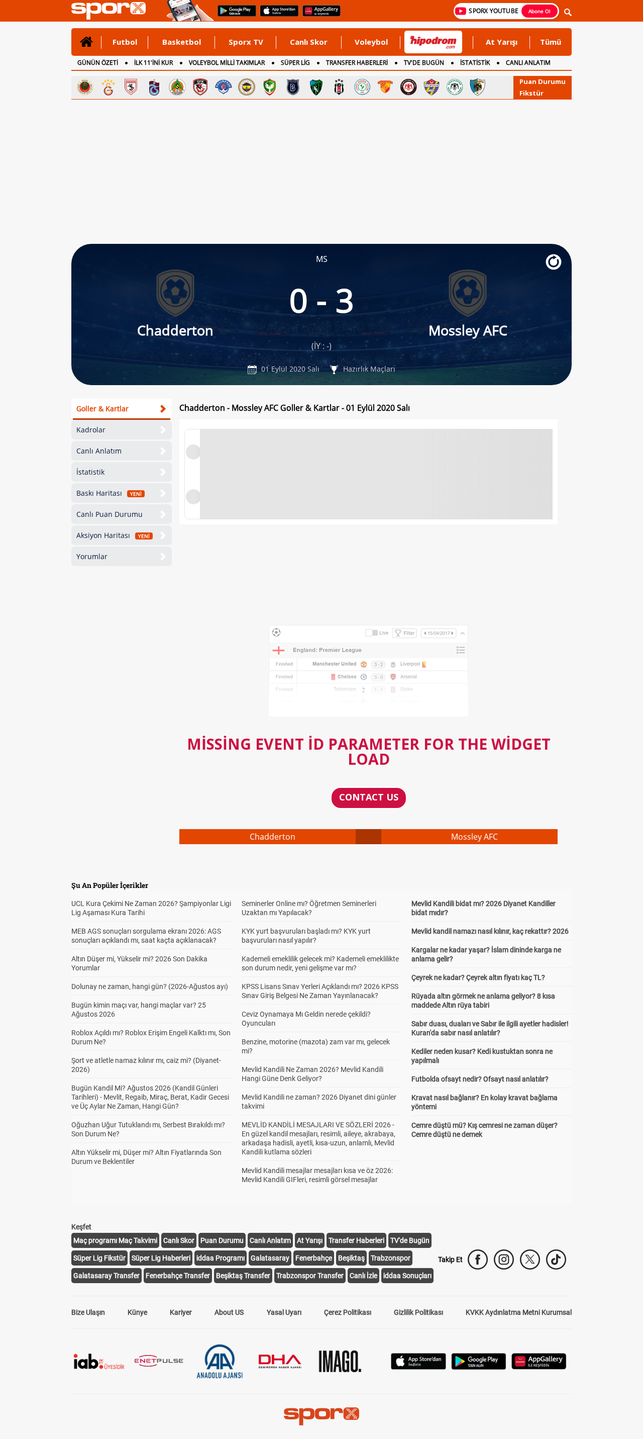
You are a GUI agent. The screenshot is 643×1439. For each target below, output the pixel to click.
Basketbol (181, 42)
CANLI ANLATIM (528, 62)
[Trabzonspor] (154, 87)
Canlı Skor (309, 42)
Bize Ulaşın (88, 1312)
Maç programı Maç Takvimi (115, 1240)
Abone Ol (539, 11)
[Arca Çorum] (408, 87)
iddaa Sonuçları (407, 1276)
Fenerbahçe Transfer (178, 1276)
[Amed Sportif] (269, 87)
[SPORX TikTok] (556, 1259)
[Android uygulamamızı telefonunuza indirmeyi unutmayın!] (233, 15)
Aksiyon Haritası (113, 535)
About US (229, 1312)
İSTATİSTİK (475, 62)
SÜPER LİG (295, 62)
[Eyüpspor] (431, 87)
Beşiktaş (351, 1258)
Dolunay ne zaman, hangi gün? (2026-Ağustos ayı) (149, 986)
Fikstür (531, 93)
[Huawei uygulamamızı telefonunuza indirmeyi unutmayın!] (318, 15)
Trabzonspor (390, 1258)
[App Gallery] (539, 1367)
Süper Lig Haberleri (161, 1258)
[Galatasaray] (108, 87)
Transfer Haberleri (356, 1240)
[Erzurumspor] (477, 87)
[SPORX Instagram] (504, 1259)
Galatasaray (270, 1258)
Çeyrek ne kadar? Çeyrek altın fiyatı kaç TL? (478, 977)
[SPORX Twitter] (530, 1259)
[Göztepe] (385, 87)
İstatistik (90, 472)
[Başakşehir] (292, 87)
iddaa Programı (220, 1258)
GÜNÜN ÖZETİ (97, 62)
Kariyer (181, 1312)
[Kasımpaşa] (223, 87)
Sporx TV (246, 42)
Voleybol (371, 42)
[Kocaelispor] (316, 87)
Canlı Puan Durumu (109, 514)
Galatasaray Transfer (106, 1276)
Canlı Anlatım (99, 451)
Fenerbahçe (313, 1258)
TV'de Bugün (410, 1240)
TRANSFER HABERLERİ (357, 62)
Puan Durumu (542, 81)
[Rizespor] (362, 87)
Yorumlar (92, 556)
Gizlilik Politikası (418, 1312)
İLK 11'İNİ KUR (153, 62)
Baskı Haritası (109, 493)
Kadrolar (90, 429)
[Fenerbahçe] (246, 87)
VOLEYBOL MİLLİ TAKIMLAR (227, 62)
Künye (137, 1312)
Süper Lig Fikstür (99, 1258)
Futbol (125, 42)
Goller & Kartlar (102, 408)
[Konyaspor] (454, 87)
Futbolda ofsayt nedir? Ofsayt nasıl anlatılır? (480, 1079)
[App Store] (418, 1367)
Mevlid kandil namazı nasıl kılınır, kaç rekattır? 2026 (490, 931)
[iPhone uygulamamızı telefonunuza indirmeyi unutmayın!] (276, 15)
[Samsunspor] (131, 87)
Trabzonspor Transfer (310, 1276)
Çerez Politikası (347, 1312)
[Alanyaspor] (177, 87)
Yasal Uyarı (284, 1312)
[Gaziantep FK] (200, 87)
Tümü (550, 42)
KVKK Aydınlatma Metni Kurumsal (519, 1312)
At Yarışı (501, 42)
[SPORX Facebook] (478, 1259)
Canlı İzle (363, 1276)
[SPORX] (321, 1416)
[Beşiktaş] (339, 87)
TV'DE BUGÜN (424, 62)
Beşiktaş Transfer (243, 1276)
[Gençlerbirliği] (84, 87)
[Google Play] (478, 1367)
